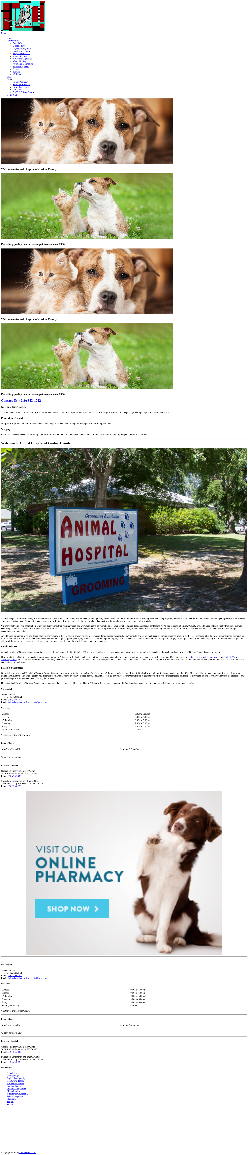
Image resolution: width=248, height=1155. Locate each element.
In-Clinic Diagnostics (22, 58)
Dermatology (19, 46)
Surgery (16, 71)
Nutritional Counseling (23, 64)
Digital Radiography (22, 48)
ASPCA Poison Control (23, 92)
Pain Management (21, 66)
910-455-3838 (14, 776)
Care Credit (18, 89)
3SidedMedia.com (27, 1152)
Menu (3, 33)
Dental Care (18, 43)
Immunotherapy (20, 56)
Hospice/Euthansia (21, 53)
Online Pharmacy (20, 82)
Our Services (13, 40)
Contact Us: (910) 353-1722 (21, 400)
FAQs (9, 77)
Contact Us (12, 95)
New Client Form (21, 87)
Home (9, 38)
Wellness (17, 74)
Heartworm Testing (21, 51)
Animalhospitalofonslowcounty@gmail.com (27, 702)
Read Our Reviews (21, 84)
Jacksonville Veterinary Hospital (205, 657)
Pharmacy (17, 69)
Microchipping (19, 61)
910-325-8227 (14, 786)
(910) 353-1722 (15, 699)
